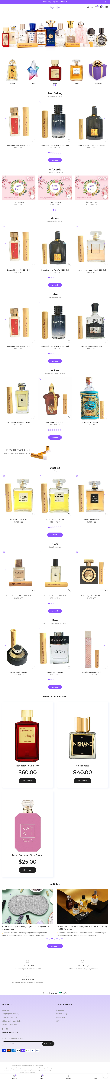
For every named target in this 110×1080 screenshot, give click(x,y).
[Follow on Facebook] (3, 1028)
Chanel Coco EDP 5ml (91, 520)
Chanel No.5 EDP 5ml (18, 520)
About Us (5, 1010)
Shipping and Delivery (10, 1014)
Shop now (27, 781)
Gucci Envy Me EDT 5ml (91, 672)
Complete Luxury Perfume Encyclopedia (29, 927)
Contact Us (60, 1010)
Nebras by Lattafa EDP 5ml (91, 596)
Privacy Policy (61, 1017)
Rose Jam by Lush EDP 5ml (55, 596)
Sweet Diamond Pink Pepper (27, 855)
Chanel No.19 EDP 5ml (55, 520)
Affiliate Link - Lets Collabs (12, 1021)
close (5, 2)
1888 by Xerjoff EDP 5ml (55, 422)
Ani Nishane (82, 765)
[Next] (104, 119)
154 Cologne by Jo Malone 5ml (18, 422)
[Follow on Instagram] (7, 1028)
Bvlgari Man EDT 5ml (55, 672)
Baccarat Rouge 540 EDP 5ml (18, 145)
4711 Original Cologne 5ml (91, 422)
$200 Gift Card (91, 202)
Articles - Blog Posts (10, 1025)
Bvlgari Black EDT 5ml (18, 672)
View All (55, 160)
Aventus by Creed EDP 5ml (91, 346)
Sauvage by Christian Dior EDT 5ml (55, 145)
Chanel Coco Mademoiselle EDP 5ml (91, 270)
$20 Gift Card (18, 202)
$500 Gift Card (55, 202)
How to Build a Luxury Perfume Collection (85, 927)
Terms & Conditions (9, 1017)
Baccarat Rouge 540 (27, 765)
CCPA (58, 1021)
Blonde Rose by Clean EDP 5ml (18, 596)
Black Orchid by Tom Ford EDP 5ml (91, 145)
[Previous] (5, 119)
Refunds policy (61, 1014)
